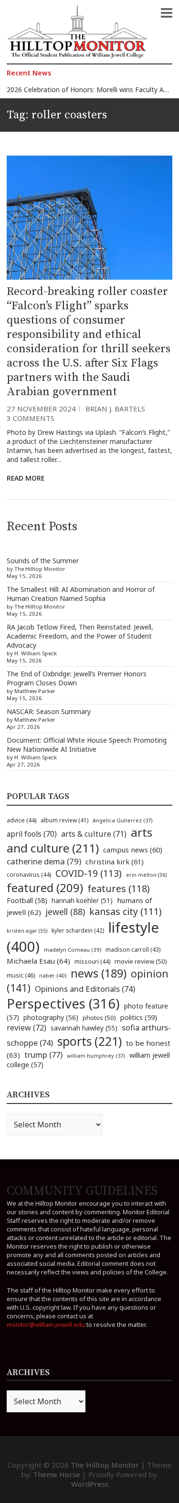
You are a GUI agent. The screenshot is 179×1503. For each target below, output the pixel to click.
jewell (65, 911)
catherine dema (44, 861)
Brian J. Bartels (115, 408)
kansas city (125, 911)
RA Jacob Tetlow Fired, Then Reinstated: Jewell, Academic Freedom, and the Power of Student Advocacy (80, 636)
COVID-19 (88, 873)
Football (27, 900)
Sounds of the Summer (43, 560)
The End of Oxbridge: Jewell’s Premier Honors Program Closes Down (77, 678)
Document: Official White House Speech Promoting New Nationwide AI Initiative (87, 745)
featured (45, 887)
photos (99, 1017)
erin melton (146, 874)
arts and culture (79, 840)
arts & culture (93, 834)
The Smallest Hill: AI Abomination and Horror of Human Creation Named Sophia (81, 594)
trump (43, 1054)
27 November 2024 (41, 408)
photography (50, 1017)
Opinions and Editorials (85, 988)
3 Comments (30, 418)
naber (52, 975)
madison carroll (132, 950)
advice (21, 820)
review (26, 1027)
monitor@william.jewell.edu (46, 1324)
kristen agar (27, 930)
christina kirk (114, 861)
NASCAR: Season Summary (49, 711)
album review (64, 820)
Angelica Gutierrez (123, 820)
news (98, 973)
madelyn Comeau (72, 949)
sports (89, 1041)
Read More (25, 478)
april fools (32, 834)
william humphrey (96, 1055)
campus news (132, 849)
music (21, 975)
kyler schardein (78, 930)
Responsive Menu (166, 13)
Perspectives (63, 1003)
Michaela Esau (38, 961)
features (118, 888)
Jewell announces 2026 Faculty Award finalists (78, 92)
